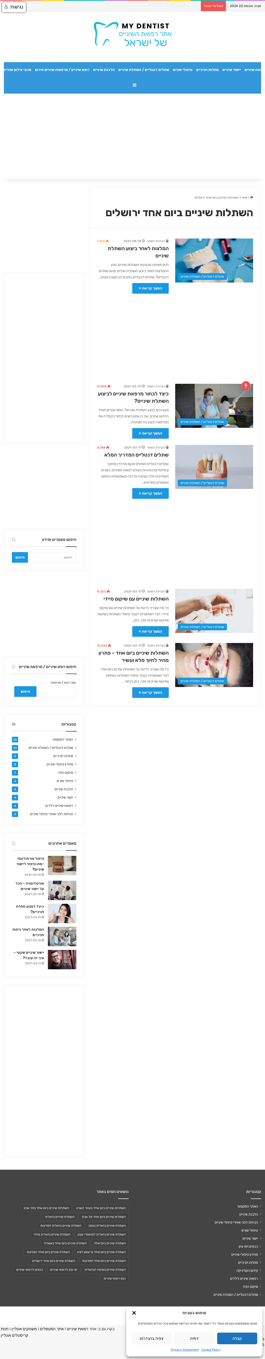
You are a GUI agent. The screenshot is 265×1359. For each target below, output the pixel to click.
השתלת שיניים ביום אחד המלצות (48, 1252)
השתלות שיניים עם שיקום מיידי (136, 599)
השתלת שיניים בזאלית (60, 1217)
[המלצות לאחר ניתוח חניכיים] (62, 936)
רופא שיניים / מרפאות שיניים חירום (62, 70)
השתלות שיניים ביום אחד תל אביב (104, 1217)
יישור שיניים (231, 70)
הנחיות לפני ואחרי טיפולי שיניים (51, 814)
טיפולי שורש (183, 70)
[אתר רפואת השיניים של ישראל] (132, 34)
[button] (134, 1312)
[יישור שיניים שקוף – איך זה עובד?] (62, 959)
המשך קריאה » (150, 288)
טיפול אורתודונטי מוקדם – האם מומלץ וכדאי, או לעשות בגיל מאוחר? (152, 6)
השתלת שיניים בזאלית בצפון (107, 1225)
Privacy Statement (185, 1349)
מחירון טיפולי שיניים (60, 764)
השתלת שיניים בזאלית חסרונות (61, 1225)
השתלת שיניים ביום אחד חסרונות (104, 1261)
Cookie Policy (211, 1349)
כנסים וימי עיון (248, 1246)
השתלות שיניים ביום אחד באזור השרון (101, 1208)
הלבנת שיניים (104, 70)
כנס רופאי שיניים (115, 1278)
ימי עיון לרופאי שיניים (63, 1269)
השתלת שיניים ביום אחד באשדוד (65, 1243)
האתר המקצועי (63, 739)
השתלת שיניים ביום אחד (110, 1243)
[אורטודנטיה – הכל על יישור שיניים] (62, 890)
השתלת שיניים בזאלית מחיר (51, 1234)
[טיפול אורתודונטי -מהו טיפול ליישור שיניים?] (62, 865)
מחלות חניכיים (207, 70)
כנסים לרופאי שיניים (29, 1269)
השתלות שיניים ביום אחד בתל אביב (46, 1208)
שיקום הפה (65, 772)
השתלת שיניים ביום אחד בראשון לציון (101, 1252)
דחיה (194, 1338)
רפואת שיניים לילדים (59, 806)
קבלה (237, 1338)
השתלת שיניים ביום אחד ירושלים (53, 1261)
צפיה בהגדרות (152, 1338)
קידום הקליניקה (247, 1270)
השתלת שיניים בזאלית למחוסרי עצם (102, 1234)
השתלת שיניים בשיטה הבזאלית (105, 1269)
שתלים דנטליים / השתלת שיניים (143, 70)
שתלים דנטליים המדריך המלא (136, 455)
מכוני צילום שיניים (17, 70)
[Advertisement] (175, 336)
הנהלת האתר (156, 241)
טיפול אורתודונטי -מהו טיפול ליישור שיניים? (30, 864)
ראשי (246, 197)
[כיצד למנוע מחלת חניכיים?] (62, 913)
